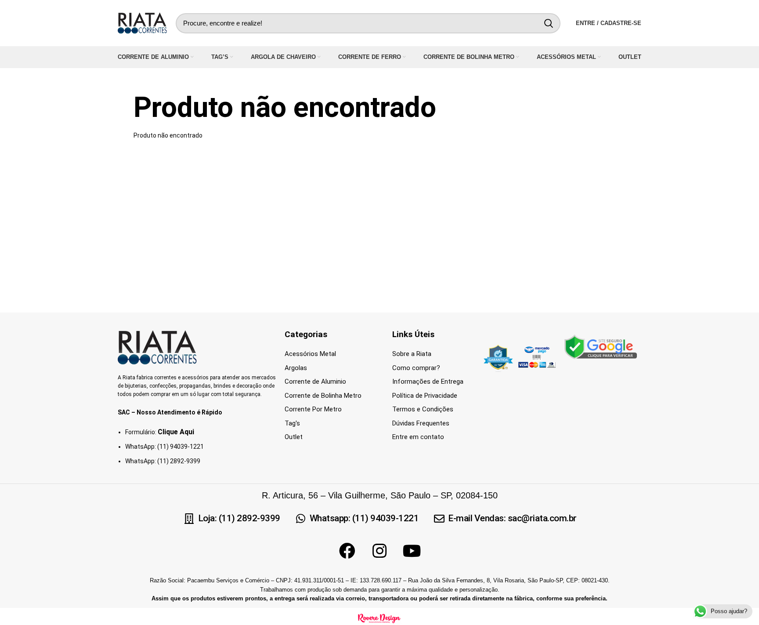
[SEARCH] (549, 23)
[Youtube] (412, 551)
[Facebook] (347, 551)
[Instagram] (379, 551)
